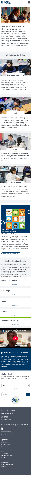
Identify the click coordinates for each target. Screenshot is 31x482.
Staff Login (3, 466)
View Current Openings (6, 431)
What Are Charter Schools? (7, 455)
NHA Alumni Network (6, 460)
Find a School (4, 446)
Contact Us (7, 434)
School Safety (4, 453)
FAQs (2, 451)
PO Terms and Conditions (7, 464)
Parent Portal (4, 449)
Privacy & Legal (5, 462)
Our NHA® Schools (5, 444)
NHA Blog (3, 457)
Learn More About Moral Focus (11, 253)
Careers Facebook (7, 428)
